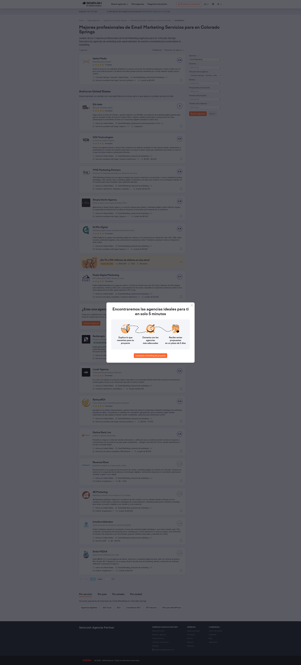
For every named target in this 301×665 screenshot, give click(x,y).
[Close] (192, 305)
